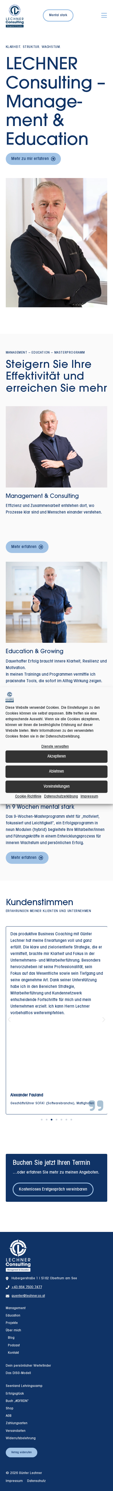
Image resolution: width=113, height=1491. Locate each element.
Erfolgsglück (15, 1393)
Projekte (12, 1323)
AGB (9, 1416)
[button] (9, 1019)
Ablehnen (56, 771)
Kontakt (13, 1353)
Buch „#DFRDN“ (17, 1401)
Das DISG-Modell (18, 1373)
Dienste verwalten (55, 747)
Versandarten (16, 1431)
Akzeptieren (56, 756)
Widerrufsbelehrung (21, 1438)
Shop (9, 1408)
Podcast (14, 1345)
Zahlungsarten (16, 1423)
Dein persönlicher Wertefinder (28, 1365)
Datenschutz (36, 1481)
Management (16, 1308)
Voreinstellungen (57, 786)
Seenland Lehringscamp (24, 1386)
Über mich (13, 1330)
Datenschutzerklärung (61, 796)
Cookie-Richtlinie (28, 796)
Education (13, 1315)
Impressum (89, 796)
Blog (11, 1338)
